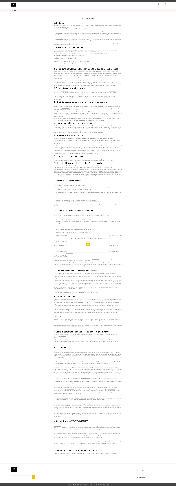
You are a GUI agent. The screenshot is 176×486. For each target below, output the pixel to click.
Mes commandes (88, 471)
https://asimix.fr (69, 28)
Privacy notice (62, 471)
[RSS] (145, 471)
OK (88, 244)
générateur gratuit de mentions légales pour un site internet (86, 63)
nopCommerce (76, 484)
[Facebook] (140, 471)
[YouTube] (143, 471)
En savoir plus (88, 247)
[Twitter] (137, 471)
